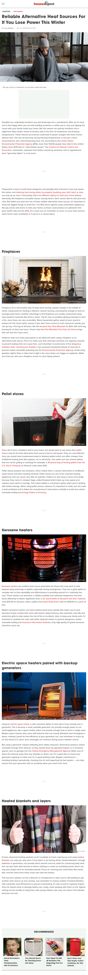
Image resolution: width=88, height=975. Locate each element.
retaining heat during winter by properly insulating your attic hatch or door (49, 192)
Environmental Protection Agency (57, 350)
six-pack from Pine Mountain (52, 326)
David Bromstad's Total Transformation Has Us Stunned (11, 962)
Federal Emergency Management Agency (51, 750)
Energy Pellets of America (34, 492)
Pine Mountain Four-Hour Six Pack (60, 329)
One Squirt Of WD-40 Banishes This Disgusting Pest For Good (54, 962)
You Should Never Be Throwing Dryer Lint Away (33, 961)
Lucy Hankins (9, 28)
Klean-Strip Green (51, 601)
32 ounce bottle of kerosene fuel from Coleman (64, 598)
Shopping (6, 11)
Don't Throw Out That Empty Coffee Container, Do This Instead (75, 962)
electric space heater (20, 724)
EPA (27, 210)
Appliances (18, 11)
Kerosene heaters (10, 586)
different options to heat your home (58, 195)
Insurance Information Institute (36, 622)
